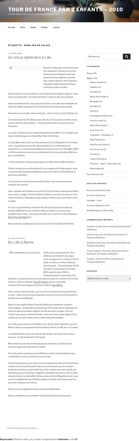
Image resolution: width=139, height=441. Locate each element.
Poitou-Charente (97, 159)
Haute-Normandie (98, 125)
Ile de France (95, 130)
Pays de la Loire (97, 149)
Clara (22, 27)
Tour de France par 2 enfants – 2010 (65, 9)
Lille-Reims (57, 285)
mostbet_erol (92, 226)
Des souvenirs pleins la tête (98, 190)
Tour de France (40, 282)
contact (56, 27)
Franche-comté (96, 120)
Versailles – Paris (94, 200)
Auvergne (94, 92)
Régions (90, 78)
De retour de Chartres (96, 195)
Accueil (11, 27)
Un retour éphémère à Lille (29, 57)
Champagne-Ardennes (100, 116)
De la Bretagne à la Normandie (100, 210)
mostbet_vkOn (93, 259)
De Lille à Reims (21, 242)
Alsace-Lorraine (97, 82)
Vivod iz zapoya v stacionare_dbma (102, 251)
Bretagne (94, 106)
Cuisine (44, 27)
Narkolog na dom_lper (96, 242)
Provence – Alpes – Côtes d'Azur (104, 163)
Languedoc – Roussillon (100, 135)
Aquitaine (94, 87)
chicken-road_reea (95, 234)
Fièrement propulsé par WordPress (22, 428)
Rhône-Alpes (95, 168)
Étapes (90, 73)
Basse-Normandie (98, 96)
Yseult (33, 27)
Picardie (93, 154)
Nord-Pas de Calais (17, 217)
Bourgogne (95, 101)
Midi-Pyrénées (96, 139)
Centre (93, 111)
